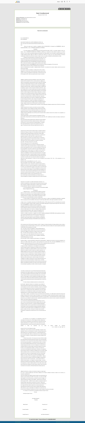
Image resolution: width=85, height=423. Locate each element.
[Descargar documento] (59, 9)
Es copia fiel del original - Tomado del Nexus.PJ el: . (42, 419)
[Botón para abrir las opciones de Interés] (67, 1)
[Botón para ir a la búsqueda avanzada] (64, 1)
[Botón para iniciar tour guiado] (69, 1)
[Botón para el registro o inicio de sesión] (62, 1)
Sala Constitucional (42, 13)
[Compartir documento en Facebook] (67, 9)
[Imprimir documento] (62, 9)
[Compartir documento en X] (69, 9)
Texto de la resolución (42, 30)
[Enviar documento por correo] (64, 9)
